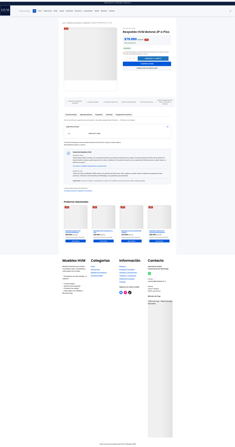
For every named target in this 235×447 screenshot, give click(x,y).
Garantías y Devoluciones (128, 272)
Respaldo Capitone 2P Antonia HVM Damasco (157, 231)
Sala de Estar (95, 269)
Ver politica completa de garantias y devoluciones (89, 166)
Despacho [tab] (99, 115)
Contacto (112, 11)
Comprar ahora (147, 64)
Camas (61, 11)
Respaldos (86, 23)
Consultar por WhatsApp (147, 68)
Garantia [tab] (109, 115)
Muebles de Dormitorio (74, 23)
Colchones (69, 11)
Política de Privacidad (126, 279)
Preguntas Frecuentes (126, 269)
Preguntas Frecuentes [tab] (124, 115)
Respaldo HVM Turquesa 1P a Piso (103, 231)
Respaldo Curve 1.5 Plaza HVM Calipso (131, 231)
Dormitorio (78, 11)
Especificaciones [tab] (86, 115)
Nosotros (104, 11)
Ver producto (75, 241)
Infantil (96, 11)
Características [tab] (71, 115)
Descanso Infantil (97, 276)
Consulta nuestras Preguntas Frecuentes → (79, 191)
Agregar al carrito (153, 58)
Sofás (55, 11)
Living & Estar (88, 11)
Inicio (40, 11)
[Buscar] (34, 11)
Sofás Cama (48, 11)
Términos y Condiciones (127, 276)
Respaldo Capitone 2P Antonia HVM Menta (73, 231)
